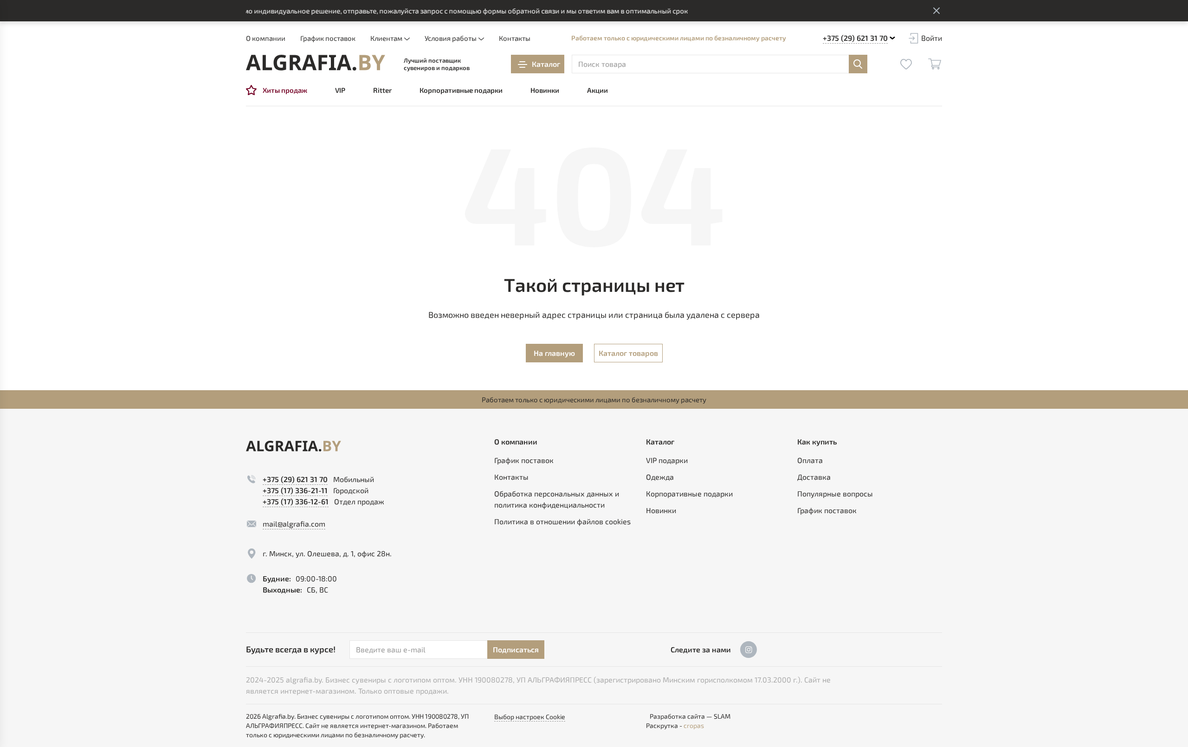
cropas (694, 725)
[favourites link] (905, 64)
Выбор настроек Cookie (529, 717)
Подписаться (516, 649)
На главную (554, 352)
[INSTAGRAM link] (748, 649)
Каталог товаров (628, 352)
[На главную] (315, 63)
